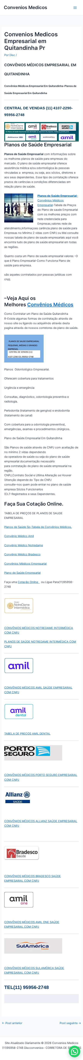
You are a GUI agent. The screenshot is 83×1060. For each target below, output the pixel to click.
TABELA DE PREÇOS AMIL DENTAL (27, 733)
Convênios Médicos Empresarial (25, 563)
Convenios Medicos (25, 7)
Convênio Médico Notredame (23, 545)
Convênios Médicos (50, 304)
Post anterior (12, 1023)
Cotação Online (29, 582)
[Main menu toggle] (75, 8)
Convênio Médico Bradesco (22, 554)
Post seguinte (70, 1023)
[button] (74, 1051)
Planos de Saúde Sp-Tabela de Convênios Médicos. (38, 527)
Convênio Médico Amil (19, 536)
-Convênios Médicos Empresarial (57, 200)
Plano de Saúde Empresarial (22, 573)
